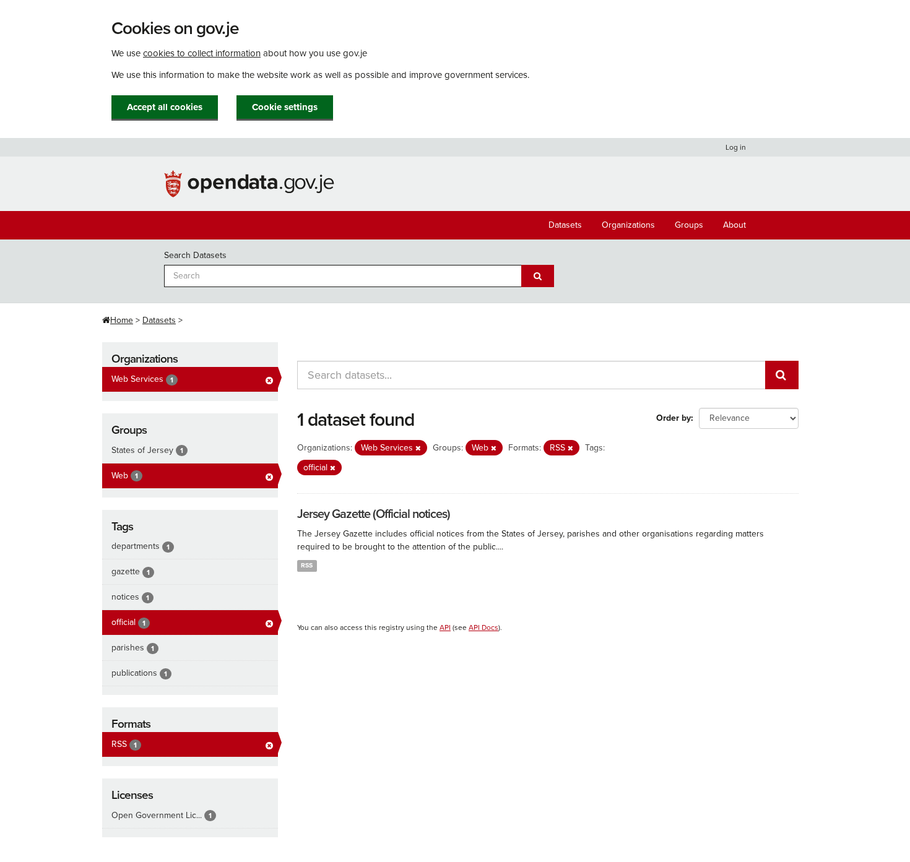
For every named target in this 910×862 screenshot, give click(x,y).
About (734, 225)
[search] (782, 375)
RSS (307, 565)
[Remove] (418, 448)
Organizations (628, 225)
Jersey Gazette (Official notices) (373, 514)
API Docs (483, 627)
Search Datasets (195, 255)
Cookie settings (285, 107)
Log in (736, 147)
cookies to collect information (202, 53)
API (445, 627)
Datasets (565, 225)
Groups (689, 225)
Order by (673, 418)
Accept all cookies (164, 107)
